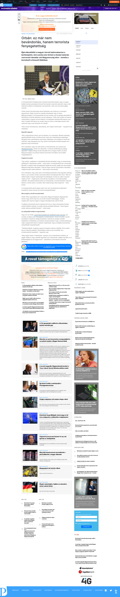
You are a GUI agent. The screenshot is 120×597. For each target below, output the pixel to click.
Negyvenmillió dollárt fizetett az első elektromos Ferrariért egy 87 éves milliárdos (89, 242)
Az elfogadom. (83, 523)
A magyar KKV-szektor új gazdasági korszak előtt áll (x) (85, 498)
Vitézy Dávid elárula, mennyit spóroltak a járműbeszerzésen (85, 303)
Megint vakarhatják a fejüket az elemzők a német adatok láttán (53, 485)
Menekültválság (50, 251)
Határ (44, 251)
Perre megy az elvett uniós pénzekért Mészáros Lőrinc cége (58, 293)
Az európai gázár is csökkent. (82, 146)
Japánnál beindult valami (81, 308)
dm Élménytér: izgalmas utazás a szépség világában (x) (86, 370)
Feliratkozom (86, 526)
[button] (105, 5)
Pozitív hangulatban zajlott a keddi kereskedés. (86, 118)
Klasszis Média (99, 590)
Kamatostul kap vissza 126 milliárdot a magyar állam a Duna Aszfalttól (86, 556)
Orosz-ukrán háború (86, 15)
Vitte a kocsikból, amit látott (81, 431)
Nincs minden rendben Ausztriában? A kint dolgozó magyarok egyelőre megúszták (85, 551)
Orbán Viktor (58, 251)
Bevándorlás (39, 251)
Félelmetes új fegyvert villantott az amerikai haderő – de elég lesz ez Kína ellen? (32, 290)
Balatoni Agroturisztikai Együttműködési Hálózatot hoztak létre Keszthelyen (85, 338)
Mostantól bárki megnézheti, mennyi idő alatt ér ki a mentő (86, 426)
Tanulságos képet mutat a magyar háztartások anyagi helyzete (60, 303)
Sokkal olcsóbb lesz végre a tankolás (48, 518)
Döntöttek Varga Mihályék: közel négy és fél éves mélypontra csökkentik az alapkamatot (54, 416)
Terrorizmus (64, 251)
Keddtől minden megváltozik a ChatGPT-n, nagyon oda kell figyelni (59, 296)
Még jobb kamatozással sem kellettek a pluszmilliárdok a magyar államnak (52, 453)
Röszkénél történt (27, 149)
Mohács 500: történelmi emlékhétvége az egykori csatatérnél (85, 326)
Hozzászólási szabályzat (62, 590)
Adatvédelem (48, 590)
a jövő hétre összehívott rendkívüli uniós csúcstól (49, 215)
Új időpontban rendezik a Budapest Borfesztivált (83, 332)
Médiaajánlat (25, 590)
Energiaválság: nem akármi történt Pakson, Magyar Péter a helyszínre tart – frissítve (87, 472)
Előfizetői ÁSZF (76, 590)
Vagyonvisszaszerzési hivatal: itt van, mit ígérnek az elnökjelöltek (53, 437)
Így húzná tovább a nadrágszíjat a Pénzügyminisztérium (50, 384)
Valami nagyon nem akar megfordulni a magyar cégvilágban (84, 292)
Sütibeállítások (87, 590)
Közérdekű (78, 150)
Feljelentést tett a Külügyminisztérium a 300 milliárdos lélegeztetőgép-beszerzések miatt (86, 442)
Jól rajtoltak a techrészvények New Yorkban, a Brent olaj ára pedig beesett (33, 312)
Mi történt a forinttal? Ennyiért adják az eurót (47, 503)
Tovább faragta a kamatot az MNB (83, 313)
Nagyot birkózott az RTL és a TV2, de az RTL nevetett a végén (59, 286)
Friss (62, 5)
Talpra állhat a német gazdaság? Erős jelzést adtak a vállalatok (86, 298)
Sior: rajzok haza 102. (80, 420)
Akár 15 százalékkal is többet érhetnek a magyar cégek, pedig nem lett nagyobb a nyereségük (89, 172)
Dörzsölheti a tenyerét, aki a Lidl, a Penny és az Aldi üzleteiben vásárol (48, 511)
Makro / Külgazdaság (28, 33)
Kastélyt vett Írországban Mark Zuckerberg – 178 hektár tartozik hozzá (89, 207)
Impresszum (15, 590)
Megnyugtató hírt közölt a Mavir (50, 468)
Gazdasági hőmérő (9, 8)
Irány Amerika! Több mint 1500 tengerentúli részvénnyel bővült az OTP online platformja (86, 404)
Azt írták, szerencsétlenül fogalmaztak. (84, 133)
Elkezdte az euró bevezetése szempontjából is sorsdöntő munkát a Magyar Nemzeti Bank (33, 303)
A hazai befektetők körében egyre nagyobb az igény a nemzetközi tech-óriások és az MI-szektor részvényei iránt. (86, 410)
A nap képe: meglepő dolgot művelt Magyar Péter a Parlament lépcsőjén (29, 521)
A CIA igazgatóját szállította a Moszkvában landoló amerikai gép (32, 286)
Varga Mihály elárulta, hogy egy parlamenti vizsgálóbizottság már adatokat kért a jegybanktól (59, 307)
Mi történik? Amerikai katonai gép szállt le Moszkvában (29, 504)
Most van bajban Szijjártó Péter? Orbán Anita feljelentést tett (59, 289)
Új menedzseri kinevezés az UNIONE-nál (85, 321)
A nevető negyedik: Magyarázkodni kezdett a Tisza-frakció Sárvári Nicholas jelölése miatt (33, 307)
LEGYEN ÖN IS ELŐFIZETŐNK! (47, 268)
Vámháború (33, 5)
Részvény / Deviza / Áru (80, 137)
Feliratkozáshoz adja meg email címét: (83, 514)
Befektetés (66, 5)
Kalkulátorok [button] (79, 5)
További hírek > (79, 258)
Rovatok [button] (72, 5)
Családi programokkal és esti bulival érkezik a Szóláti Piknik (86, 436)
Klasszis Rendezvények (53, 5)
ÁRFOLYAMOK (114, 1)
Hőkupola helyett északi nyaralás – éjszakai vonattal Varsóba (85, 344)
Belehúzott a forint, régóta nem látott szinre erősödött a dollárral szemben (32, 294)
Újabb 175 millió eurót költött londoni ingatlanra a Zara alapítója (88, 192)
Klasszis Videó (42, 5)
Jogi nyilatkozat (37, 590)
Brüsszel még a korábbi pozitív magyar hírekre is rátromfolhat (30, 512)
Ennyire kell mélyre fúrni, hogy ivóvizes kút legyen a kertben (48, 525)
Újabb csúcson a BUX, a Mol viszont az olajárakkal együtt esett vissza (31, 299)
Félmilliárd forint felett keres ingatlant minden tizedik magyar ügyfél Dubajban (89, 223)
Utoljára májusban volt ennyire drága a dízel (54, 399)
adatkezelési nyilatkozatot (82, 523)
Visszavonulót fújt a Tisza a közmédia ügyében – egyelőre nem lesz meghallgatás (59, 299)
